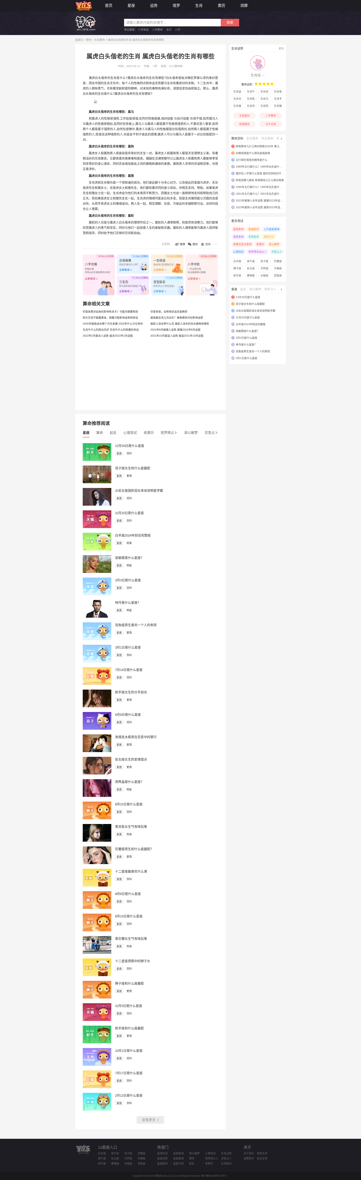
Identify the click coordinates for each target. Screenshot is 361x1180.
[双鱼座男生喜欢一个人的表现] (97, 639)
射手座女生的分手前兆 (131, 692)
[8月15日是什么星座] (97, 930)
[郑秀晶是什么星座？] (97, 795)
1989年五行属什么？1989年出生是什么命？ (261, 166)
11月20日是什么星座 (129, 513)
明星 (129, 565)
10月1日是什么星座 (129, 1051)
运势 (154, 6)
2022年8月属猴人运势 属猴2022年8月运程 (175, 329)
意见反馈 (262, 1158)
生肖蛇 (251, 98)
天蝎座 (278, 268)
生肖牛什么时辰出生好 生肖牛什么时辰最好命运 (111, 329)
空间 (208, 244)
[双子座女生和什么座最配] (97, 482)
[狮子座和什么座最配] (97, 997)
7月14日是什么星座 (129, 670)
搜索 (230, 22)
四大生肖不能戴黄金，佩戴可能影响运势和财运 (110, 317)
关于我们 (249, 1153)
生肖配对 (244, 115)
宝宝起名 (253, 236)
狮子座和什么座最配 (129, 983)
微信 (195, 244)
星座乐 (79, 39)
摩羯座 (251, 275)
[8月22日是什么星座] (97, 818)
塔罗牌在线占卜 (257, 251)
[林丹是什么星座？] (97, 616)
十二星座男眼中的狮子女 (132, 961)
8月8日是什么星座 (128, 894)
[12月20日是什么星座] (97, 459)
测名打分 (269, 236)
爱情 (129, 475)
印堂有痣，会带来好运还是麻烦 (168, 311)
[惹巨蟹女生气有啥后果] (97, 952)
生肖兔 (278, 91)
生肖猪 (278, 105)
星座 (131, 6)
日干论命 (270, 124)
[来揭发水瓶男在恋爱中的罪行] (97, 751)
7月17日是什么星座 (129, 1073)
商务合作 (262, 1153)
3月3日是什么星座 (128, 580)
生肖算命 (99, 39)
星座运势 (162, 1158)
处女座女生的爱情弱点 (131, 759)
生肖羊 (278, 98)
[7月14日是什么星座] (97, 683)
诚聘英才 (249, 1158)
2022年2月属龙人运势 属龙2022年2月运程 (108, 335)
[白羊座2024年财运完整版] (97, 549)
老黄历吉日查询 (242, 244)
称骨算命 (244, 124)
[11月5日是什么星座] (97, 1019)
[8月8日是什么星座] (97, 907)
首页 (108, 6)
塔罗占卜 (270, 289)
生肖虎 (264, 91)
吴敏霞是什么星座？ (129, 558)
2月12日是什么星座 (129, 1095)
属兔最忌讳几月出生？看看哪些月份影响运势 (176, 317)
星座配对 (253, 229)
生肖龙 (237, 98)
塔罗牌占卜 (169, 433)
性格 (129, 834)
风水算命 (267, 138)
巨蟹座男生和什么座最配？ (134, 849)
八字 (177, 29)
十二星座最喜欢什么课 (131, 871)
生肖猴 (237, 105)
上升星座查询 (271, 229)
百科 (129, 453)
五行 (168, 29)
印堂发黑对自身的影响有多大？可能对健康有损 (110, 311)
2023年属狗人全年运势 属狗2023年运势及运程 (263, 207)
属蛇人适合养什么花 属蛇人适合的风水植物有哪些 (179, 323)
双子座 (264, 261)
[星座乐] (83, 5)
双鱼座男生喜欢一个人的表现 (136, 625)
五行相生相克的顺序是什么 (251, 159)
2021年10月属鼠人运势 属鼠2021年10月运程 (176, 335)
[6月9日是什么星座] (97, 728)
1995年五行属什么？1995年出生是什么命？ (261, 186)
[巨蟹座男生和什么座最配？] (97, 863)
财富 (129, 542)
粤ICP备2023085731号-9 (214, 1176)
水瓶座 (264, 275)
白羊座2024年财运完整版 (133, 535)
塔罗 (176, 6)
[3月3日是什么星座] (97, 594)
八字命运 (143, 29)
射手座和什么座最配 (129, 1028)
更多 (281, 48)
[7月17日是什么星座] (97, 1087)
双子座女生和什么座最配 (132, 468)
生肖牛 (251, 91)
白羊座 (237, 261)
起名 (113, 433)
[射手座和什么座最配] (97, 1042)
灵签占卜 (211, 433)
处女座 (251, 268)
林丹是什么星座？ (128, 602)
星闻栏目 (162, 1153)
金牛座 (251, 261)
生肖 (199, 6)
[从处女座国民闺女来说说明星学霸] (97, 504)
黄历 (221, 6)
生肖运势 (226, 1153)
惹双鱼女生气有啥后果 (131, 827)
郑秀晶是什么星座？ (129, 782)
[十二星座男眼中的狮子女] (97, 975)
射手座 (237, 275)
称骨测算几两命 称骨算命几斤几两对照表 (260, 180)
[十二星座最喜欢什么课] (97, 885)
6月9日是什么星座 (128, 715)
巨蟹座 (278, 261)
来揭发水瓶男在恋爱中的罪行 (136, 737)
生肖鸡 (251, 105)
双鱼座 (278, 275)
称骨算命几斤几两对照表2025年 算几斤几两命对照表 (267, 146)
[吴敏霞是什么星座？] (97, 571)
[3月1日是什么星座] (97, 661)
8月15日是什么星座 (129, 916)
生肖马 (264, 98)
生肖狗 (264, 105)
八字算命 (157, 29)
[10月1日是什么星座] (97, 1064)
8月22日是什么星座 (129, 804)
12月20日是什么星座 (129, 446)
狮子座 (237, 268)
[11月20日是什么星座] (97, 527)
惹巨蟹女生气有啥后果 (131, 939)
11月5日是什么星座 (128, 1006)
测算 (244, 6)
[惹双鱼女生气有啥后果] (97, 840)
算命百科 (237, 138)
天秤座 (264, 268)
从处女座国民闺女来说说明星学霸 (139, 490)
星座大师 (178, 1163)
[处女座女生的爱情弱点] (97, 773)
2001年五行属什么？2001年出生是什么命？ (261, 193)
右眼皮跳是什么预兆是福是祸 (253, 153)
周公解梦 (191, 433)
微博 (182, 244)
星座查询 (238, 236)
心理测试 (130, 433)
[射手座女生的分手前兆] (97, 706)
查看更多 (148, 1120)
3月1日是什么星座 (128, 647)
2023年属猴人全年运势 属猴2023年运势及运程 (263, 200)
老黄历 (149, 433)
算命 (88, 39)
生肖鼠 (256, 75)
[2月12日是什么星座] (97, 1109)
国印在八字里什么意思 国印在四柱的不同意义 (262, 173)
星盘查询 (238, 229)
